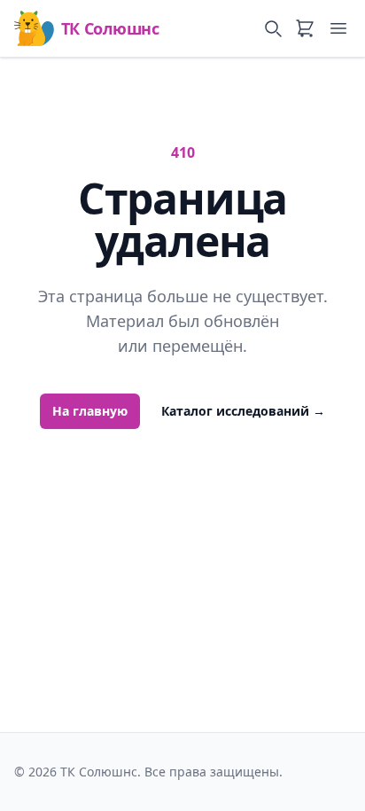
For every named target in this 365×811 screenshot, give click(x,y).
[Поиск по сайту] (272, 28)
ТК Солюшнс (110, 28)
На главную (90, 410)
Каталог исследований (243, 410)
